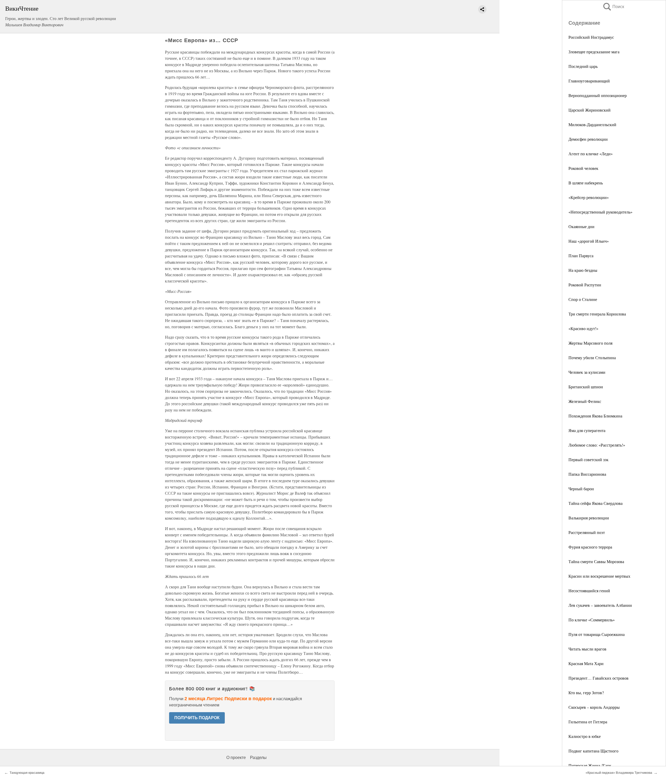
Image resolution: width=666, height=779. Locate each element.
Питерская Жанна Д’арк (589, 765)
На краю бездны (582, 270)
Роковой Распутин (584, 284)
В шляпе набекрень (585, 182)
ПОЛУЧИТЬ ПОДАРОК (197, 718)
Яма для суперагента (586, 430)
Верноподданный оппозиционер (597, 95)
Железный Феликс (584, 401)
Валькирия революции (588, 517)
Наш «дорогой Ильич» (588, 241)
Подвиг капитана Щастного (593, 751)
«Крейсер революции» (588, 197)
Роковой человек (583, 168)
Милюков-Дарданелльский (592, 124)
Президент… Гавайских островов (598, 678)
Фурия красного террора (590, 547)
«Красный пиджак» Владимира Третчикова (619, 773)
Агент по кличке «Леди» (590, 153)
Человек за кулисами (586, 372)
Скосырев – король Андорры (594, 707)
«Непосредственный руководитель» (600, 212)
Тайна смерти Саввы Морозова (596, 561)
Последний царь (583, 66)
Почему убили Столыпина (592, 357)
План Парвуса (580, 255)
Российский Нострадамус (591, 37)
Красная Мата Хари (586, 663)
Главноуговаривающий (589, 80)
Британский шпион (585, 386)
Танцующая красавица (27, 773)
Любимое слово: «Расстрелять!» (596, 445)
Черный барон (581, 488)
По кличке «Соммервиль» (591, 619)
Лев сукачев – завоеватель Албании (600, 605)
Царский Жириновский (589, 110)
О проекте (236, 757)
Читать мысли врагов (587, 649)
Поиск (613, 6)
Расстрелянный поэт (586, 532)
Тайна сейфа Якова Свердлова (595, 503)
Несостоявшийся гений (589, 590)
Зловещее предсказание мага (593, 51)
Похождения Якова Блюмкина (595, 416)
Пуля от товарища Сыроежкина (596, 634)
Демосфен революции (588, 139)
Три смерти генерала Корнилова (597, 314)
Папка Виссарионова (587, 474)
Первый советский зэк (588, 459)
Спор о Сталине (582, 299)
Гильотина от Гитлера (587, 721)
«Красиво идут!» (583, 328)
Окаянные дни (581, 226)
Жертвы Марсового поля (590, 343)
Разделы (258, 757)
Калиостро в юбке (584, 736)
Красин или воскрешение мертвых (599, 576)
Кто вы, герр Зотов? (586, 692)
